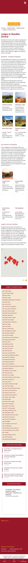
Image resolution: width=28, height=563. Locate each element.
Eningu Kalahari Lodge (9, 317)
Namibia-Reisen (11, 28)
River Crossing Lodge (9, 408)
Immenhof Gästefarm (9, 357)
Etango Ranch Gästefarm (10, 322)
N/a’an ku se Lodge (9, 375)
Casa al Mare (7, 304)
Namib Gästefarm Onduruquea (12, 377)
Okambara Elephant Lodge (10, 383)
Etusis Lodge (7, 324)
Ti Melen (6, 432)
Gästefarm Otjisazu (7, 104)
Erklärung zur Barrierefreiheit (8, 551)
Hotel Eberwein (8, 350)
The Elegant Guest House (10, 423)
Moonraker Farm (8, 372)
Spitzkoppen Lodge (20, 104)
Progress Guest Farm (9, 406)
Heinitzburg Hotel (8, 344)
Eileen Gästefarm (8, 315)
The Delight (7, 421)
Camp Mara (7, 302)
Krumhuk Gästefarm (9, 364)
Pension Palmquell (8, 403)
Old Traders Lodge (8, 386)
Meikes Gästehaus (8, 368)
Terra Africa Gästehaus (10, 419)
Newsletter (4, 549)
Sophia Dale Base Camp (10, 410)
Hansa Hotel (7, 341)
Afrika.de (3, 28)
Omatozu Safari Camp (9, 392)
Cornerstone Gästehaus (10, 308)
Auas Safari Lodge (8, 293)
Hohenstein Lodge (8, 346)
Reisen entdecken (14, 24)
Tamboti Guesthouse (9, 417)
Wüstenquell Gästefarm (10, 439)
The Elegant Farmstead (10, 330)
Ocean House (7, 381)
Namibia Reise (6, 236)
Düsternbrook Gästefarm (10, 313)
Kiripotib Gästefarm (9, 361)
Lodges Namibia (20, 28)
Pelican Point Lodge (9, 401)
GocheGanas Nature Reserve (11, 337)
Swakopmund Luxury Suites (11, 414)
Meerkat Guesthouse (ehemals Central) (14, 366)
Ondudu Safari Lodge (9, 397)
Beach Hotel (7, 295)
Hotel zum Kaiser (8, 348)
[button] (9, 261)
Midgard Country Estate (10, 370)
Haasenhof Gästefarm (9, 339)
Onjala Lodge (7, 399)
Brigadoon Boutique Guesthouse (12, 299)
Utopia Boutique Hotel (10, 434)
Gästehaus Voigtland (9, 333)
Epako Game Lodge (7, 128)
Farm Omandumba (9, 328)
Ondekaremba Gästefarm (10, 395)
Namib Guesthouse (9, 379)
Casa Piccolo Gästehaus (10, 306)
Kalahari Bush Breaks (9, 359)
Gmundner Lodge (8, 335)
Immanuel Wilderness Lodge (11, 355)
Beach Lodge (7, 297)
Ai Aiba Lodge (7, 291)
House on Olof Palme (9, 353)
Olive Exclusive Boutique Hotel (12, 388)
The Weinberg (7, 425)
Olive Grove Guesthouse (10, 390)
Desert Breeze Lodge (9, 311)
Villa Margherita (19, 208)
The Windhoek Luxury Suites (11, 430)
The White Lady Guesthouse (11, 428)
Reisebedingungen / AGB (16, 549)
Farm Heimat (7, 326)
